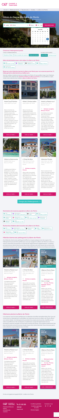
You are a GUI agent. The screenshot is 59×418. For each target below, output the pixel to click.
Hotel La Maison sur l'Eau (49, 101)
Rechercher (49, 25)
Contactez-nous (48, 403)
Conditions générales (36, 403)
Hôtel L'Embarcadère (30, 101)
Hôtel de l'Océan (46, 159)
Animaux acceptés (53, 55)
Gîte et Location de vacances (21, 55)
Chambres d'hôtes (8, 55)
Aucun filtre (44, 55)
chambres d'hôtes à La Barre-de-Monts (29, 76)
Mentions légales (35, 410)
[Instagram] (45, 406)
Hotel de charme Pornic (47, 272)
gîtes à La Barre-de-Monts (30, 78)
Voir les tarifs (10, 134)
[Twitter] (50, 406)
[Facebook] (48, 406)
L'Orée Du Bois (28, 159)
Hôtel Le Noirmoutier (11, 159)
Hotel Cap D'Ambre (10, 101)
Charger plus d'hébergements (29, 201)
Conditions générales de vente (36, 406)
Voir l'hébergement (47, 307)
